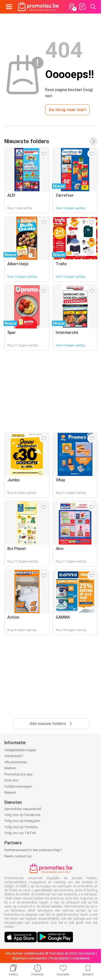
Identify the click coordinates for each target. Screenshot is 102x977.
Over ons (11, 780)
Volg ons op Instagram (22, 821)
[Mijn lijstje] (82, 6)
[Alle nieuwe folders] (93, 141)
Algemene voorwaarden (29, 958)
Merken (10, 768)
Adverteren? (13, 756)
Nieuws (10, 792)
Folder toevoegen (18, 786)
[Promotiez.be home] (38, 7)
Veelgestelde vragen (20, 750)
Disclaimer (87, 953)
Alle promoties (15, 762)
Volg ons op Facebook (22, 815)
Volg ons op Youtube (21, 827)
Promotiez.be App (18, 774)
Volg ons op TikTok (20, 833)
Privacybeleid (59, 958)
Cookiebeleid (80, 958)
